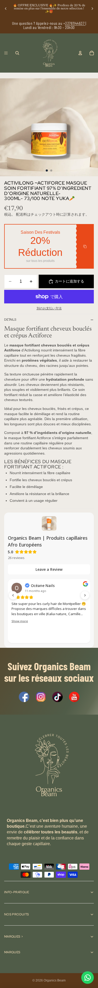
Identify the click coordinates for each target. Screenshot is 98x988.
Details (10, 319)
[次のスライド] (92, 8)
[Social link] (24, 697)
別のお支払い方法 (49, 308)
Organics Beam (55, 980)
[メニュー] (6, 53)
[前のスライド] (5, 8)
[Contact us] (87, 977)
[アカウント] (80, 53)
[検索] (17, 53)
